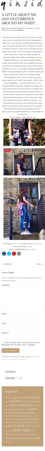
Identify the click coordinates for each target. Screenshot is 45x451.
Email (5, 323)
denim (33, 409)
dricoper (8, 413)
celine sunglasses (20, 405)
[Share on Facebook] (4, 254)
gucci (20, 413)
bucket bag (35, 401)
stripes (32, 431)
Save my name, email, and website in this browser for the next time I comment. (21, 344)
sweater (8, 434)
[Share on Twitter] (9, 254)
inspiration (30, 412)
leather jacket (28, 416)
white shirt (31, 434)
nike (28, 419)
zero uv (8, 441)
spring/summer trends (31, 426)
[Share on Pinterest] (14, 254)
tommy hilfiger (16, 434)
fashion (14, 413)
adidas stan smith (20, 397)
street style (21, 430)
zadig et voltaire (27, 438)
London (35, 416)
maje (7, 419)
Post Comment (10, 350)
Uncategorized (17, 30)
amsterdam (33, 397)
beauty (7, 401)
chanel (33, 405)
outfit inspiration (14, 422)
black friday (15, 401)
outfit (7, 422)
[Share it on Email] (19, 254)
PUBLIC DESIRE (26, 422)
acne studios (8, 398)
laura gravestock (17, 416)
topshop (25, 434)
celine (7, 405)
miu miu (12, 419)
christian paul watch (14, 409)
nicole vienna (21, 419)
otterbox (34, 419)
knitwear (8, 416)
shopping (19, 425)
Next (39, 264)
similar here (16, 244)
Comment (6, 285)
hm (23, 413)
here (29, 246)
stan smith (8, 431)
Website (5, 333)
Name (5, 314)
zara (37, 438)
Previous (8, 264)
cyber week (25, 409)
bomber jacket (26, 401)
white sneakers (13, 438)
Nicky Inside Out (19, 28)
